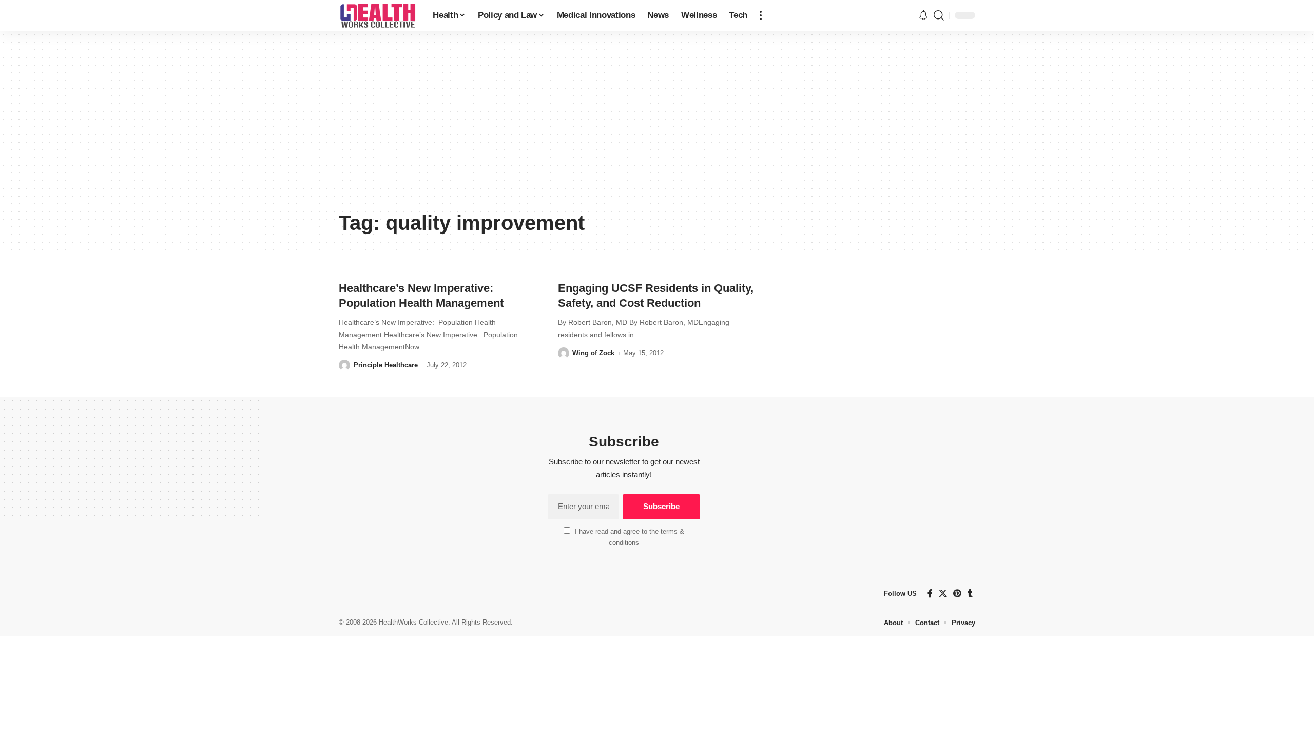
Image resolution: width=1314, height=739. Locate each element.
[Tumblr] (970, 593)
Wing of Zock (593, 353)
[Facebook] (930, 593)
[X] (943, 593)
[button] (760, 15)
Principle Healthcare (386, 365)
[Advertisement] (657, 128)
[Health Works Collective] (377, 15)
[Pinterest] (957, 593)
